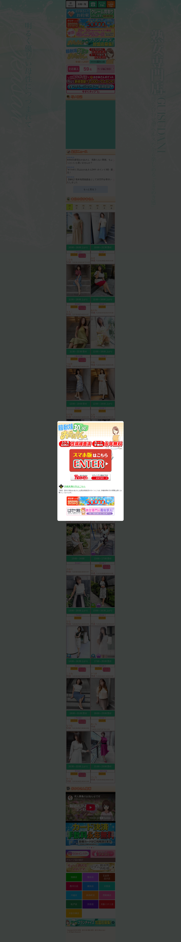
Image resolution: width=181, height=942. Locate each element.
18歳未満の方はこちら (74, 486)
